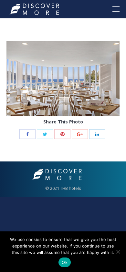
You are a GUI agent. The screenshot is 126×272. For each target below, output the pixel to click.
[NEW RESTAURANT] (63, 78)
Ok (65, 262)
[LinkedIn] (97, 134)
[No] (118, 251)
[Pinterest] (62, 134)
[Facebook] (27, 134)
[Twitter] (45, 134)
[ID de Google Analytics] (80, 134)
